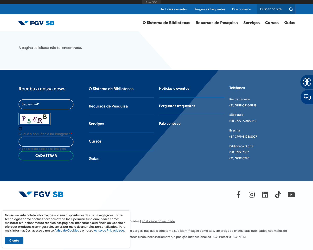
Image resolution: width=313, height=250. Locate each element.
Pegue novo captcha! (20, 128)
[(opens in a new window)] (307, 97)
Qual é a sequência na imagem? (44, 134)
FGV (151, 2)
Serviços (251, 22)
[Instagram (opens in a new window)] (251, 194)
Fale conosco (241, 9)
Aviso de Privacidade (109, 230)
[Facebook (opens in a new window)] (238, 194)
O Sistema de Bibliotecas (166, 22)
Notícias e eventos (174, 9)
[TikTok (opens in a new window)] (278, 194)
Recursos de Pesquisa (217, 22)
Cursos (272, 22)
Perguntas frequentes (209, 9)
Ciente (14, 240)
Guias (289, 22)
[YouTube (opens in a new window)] (291, 194)
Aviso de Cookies (67, 230)
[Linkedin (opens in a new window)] (265, 194)
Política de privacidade (158, 221)
